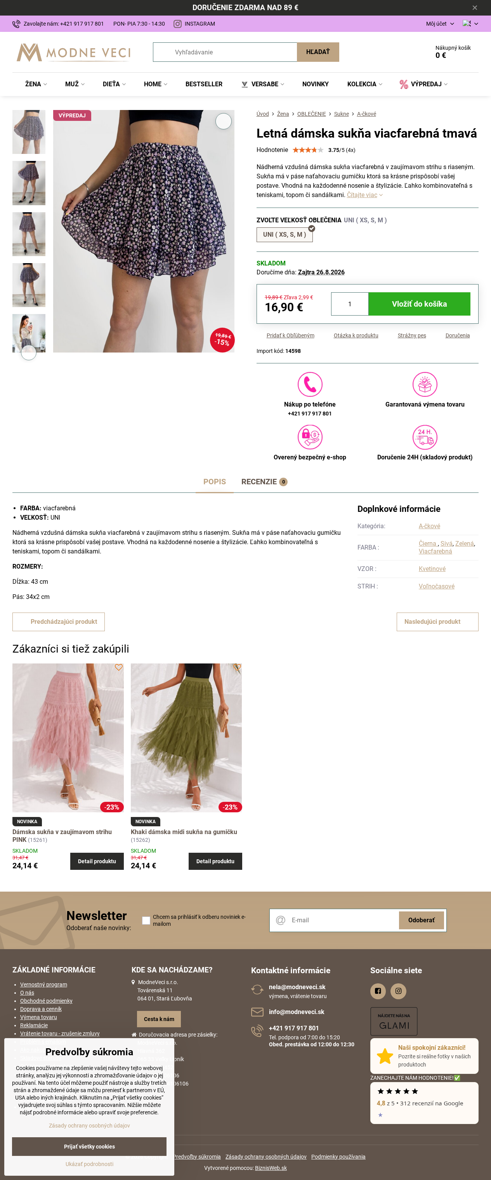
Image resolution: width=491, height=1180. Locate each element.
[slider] (308, 150)
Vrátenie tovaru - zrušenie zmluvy (60, 1033)
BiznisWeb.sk (271, 1168)
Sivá (447, 543)
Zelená (464, 543)
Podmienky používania (338, 1157)
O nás (27, 993)
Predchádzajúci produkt (64, 621)
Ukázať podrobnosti (89, 1164)
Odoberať (421, 920)
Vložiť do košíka (419, 304)
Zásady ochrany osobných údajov (266, 1157)
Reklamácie (34, 1025)
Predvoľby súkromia (197, 1157)
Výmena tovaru (38, 1017)
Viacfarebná (435, 551)
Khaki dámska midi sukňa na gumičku (184, 832)
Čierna (428, 543)
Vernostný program (43, 984)
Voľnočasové (437, 586)
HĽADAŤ (318, 52)
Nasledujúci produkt (432, 621)
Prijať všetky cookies (89, 1146)
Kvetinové (432, 569)
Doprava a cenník (41, 1009)
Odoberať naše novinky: (98, 928)
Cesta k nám (159, 1019)
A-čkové (429, 526)
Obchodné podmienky (46, 1001)
